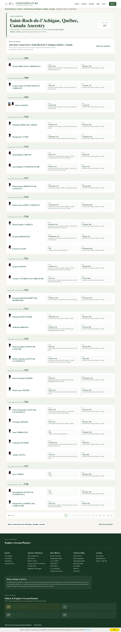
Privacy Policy (37, 625)
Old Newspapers (78, 558)
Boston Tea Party (55, 556)
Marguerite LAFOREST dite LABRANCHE (23, 504)
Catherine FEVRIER (20, 442)
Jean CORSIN (18, 474)
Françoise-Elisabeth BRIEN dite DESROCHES (24, 299)
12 (107, 515)
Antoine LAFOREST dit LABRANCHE (28, 278)
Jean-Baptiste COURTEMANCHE (26, 166)
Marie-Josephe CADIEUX (22, 224)
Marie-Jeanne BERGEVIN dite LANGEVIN (24, 187)
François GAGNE (19, 248)
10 (100, 515)
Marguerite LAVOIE (20, 137)
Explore (84, 4)
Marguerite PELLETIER (22, 316)
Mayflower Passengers (35, 568)
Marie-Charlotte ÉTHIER (22, 378)
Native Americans (33, 556)
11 (103, 515)
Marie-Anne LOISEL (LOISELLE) (26, 205)
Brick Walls (76, 566)
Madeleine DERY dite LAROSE (24, 124)
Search (77, 4)
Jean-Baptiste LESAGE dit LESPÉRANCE (22, 493)
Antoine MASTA (19, 454)
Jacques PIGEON (19, 266)
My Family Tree (9, 563)
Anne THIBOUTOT (20, 432)
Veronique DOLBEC (20, 422)
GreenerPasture (11, 9)
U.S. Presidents (55, 568)
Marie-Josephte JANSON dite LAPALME (23, 347)
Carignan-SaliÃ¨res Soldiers (36, 563)
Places (20, 9)
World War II (54, 566)
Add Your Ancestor (103, 46)
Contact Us (76, 571)
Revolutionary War (56, 558)
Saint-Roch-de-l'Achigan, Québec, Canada (39, 9)
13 (111, 515)
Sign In (113, 4)
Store (104, 4)
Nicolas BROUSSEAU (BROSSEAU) (26, 66)
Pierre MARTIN (21, 105)
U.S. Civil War (54, 561)
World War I (54, 563)
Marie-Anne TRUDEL (21, 390)
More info (88, 629)
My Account (99, 556)
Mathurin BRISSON (20, 327)
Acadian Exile (32, 566)
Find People (8, 556)
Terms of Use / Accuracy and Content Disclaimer (18, 625)
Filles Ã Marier (32, 561)
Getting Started (78, 563)
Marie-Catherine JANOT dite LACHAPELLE (23, 359)
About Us (76, 568)
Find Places (8, 558)
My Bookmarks (100, 558)
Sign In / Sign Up (101, 561)
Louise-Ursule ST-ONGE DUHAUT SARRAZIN (26, 87)
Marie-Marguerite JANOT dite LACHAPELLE (24, 411)
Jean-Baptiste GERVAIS (21, 154)
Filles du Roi (31, 558)
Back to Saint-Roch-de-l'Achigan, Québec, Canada (26, 524)
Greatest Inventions (56, 571)
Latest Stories (77, 556)
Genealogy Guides (79, 561)
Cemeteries (8, 561)
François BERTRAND (21, 236)
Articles (91, 4)
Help (98, 4)
